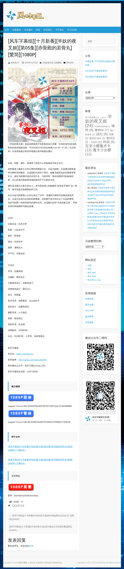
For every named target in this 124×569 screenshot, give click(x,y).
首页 (7, 30)
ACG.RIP (89, 310)
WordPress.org (93, 280)
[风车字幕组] (25, 15)
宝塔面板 (89, 322)
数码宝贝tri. (97, 138)
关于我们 (59, 30)
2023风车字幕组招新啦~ (96, 77)
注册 (89, 265)
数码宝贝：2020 (100, 140)
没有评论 (70, 63)
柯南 (109, 142)
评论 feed (91, 276)
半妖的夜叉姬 (47, 63)
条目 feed (91, 272)
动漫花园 (89, 299)
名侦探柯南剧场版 (102, 126)
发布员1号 (15, 63)
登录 (31, 546)
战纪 (102, 134)
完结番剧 (28, 30)
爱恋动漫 (89, 304)
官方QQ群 (72, 30)
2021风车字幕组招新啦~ (96, 71)
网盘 (38, 30)
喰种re (102, 130)
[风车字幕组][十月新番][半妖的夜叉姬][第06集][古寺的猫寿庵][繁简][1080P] (40, 528)
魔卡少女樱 (98, 152)
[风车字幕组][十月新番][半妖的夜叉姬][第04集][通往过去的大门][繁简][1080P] (41, 517)
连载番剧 (16, 30)
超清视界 (89, 316)
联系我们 (48, 30)
